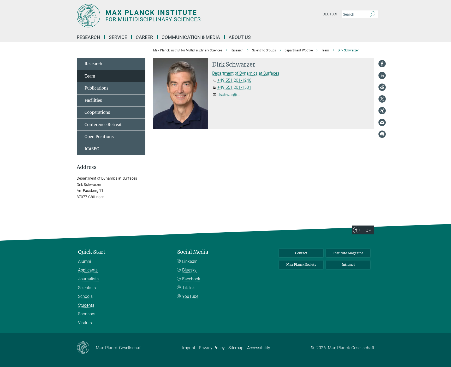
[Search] (372, 14)
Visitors (85, 322)
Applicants (88, 270)
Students (86, 305)
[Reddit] (382, 87)
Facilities (93, 100)
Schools (85, 296)
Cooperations (97, 112)
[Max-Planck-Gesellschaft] (86, 348)
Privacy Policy (212, 347)
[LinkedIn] (382, 75)
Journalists (88, 278)
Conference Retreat (103, 124)
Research (93, 63)
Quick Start (91, 252)
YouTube (190, 296)
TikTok (188, 287)
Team (90, 76)
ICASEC (92, 148)
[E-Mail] (382, 122)
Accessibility (258, 347)
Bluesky (189, 270)
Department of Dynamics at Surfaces (245, 73)
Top (367, 230)
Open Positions (99, 136)
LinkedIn (190, 261)
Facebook (191, 278)
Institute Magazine (348, 253)
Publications (97, 88)
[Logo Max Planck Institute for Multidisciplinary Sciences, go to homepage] (174, 15)
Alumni (84, 261)
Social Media (192, 252)
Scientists (87, 287)
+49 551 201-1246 (234, 80)
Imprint (188, 347)
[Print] (382, 134)
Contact (301, 253)
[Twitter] (382, 99)
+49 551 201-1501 (234, 87)
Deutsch (331, 14)
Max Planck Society (301, 265)
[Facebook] (382, 64)
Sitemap (236, 347)
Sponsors (86, 313)
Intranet (348, 265)
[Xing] (382, 111)
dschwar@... (228, 94)
